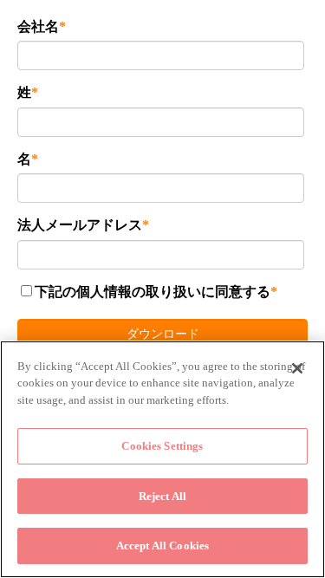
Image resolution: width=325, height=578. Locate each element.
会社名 (38, 26)
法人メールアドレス (79, 225)
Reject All (162, 496)
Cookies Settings (162, 445)
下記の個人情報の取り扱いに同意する (152, 291)
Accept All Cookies (162, 545)
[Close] (297, 368)
